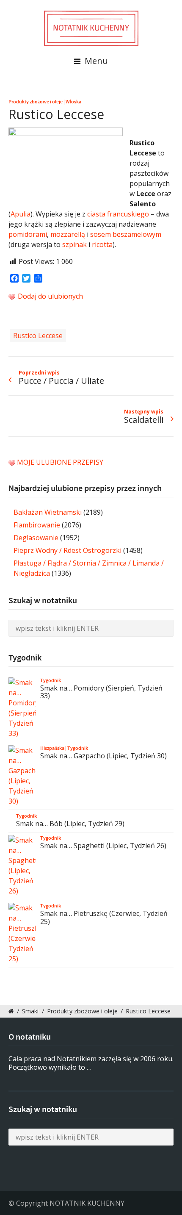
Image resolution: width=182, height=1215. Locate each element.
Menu (95, 61)
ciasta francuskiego (118, 214)
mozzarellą (67, 234)
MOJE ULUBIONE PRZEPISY (60, 462)
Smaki (30, 1011)
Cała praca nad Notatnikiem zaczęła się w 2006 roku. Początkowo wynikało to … (91, 1063)
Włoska (73, 101)
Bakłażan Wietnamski (48, 512)
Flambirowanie (37, 525)
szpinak (74, 244)
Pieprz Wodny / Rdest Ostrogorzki (67, 550)
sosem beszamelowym (125, 234)
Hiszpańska (52, 748)
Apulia (20, 214)
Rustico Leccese (38, 335)
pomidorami (27, 234)
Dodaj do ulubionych (49, 296)
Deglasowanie (36, 537)
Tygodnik (50, 680)
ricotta (102, 244)
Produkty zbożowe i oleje (35, 101)
